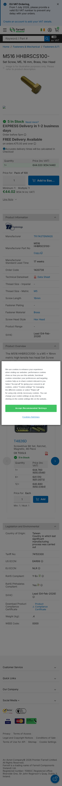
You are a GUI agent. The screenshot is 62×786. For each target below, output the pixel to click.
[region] (31, 393)
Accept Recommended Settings (31, 408)
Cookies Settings (30, 417)
